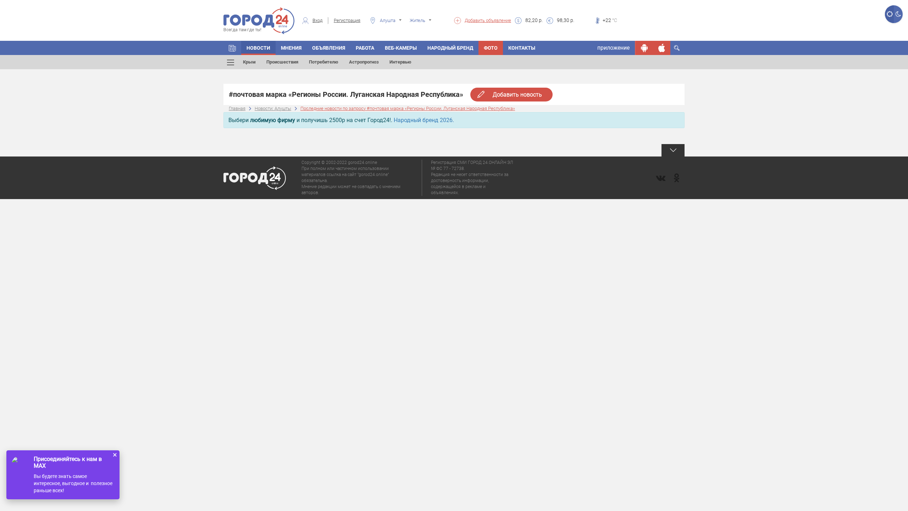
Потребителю (323, 62)
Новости (258, 48)
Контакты (521, 48)
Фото (491, 48)
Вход (317, 20)
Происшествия (282, 62)
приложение (613, 47)
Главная (237, 108)
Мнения (291, 48)
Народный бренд (450, 48)
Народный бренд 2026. (424, 120)
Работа (365, 48)
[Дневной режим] (889, 14)
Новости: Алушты (273, 108)
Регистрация (347, 20)
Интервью (400, 62)
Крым (249, 62)
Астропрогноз (364, 62)
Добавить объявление (488, 20)
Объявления (328, 48)
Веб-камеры (401, 48)
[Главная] (232, 48)
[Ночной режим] (898, 14)
